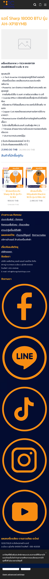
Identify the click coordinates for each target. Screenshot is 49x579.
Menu (45, 4)
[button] (35, 5)
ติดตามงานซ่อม (39, 235)
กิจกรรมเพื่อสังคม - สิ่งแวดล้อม (15, 224)
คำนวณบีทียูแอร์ (23, 235)
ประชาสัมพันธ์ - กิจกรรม (12, 219)
